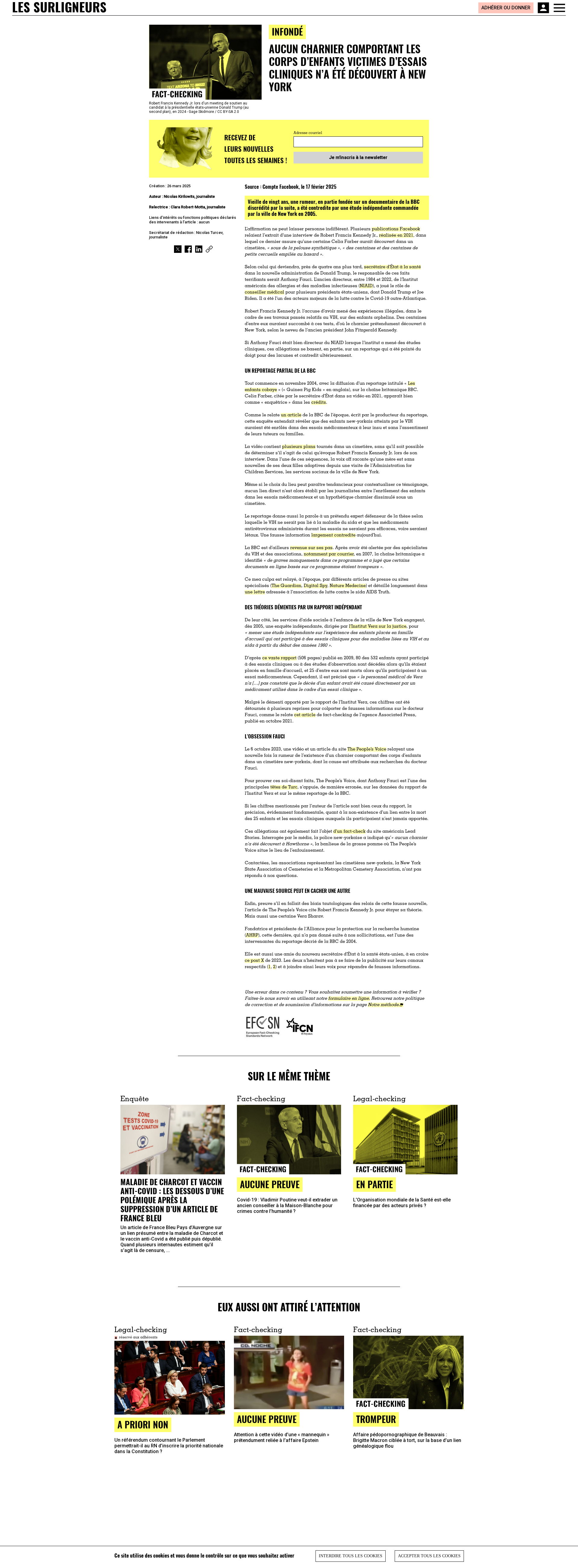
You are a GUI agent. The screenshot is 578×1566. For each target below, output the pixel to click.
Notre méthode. (384, 1005)
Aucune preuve (270, 1184)
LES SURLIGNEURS (59, 7)
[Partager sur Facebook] (188, 249)
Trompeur (376, 1419)
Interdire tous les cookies (350, 1556)
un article (291, 415)
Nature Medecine (348, 586)
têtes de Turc (283, 787)
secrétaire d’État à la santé (392, 267)
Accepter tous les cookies (429, 1556)
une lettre (255, 592)
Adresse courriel (308, 133)
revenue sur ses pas (311, 548)
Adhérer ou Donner (505, 8)
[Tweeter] (177, 249)
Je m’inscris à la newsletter (358, 157)
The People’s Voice (366, 749)
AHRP (252, 935)
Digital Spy (315, 586)
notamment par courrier (329, 554)
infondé (287, 31)
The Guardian (286, 586)
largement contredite (333, 535)
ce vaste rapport (279, 658)
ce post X (254, 961)
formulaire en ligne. (349, 998)
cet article (304, 715)
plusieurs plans (298, 447)
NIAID (366, 286)
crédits (318, 402)
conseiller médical (264, 292)
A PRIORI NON (142, 1424)
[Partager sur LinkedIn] (199, 249)
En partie (374, 1184)
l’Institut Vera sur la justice (377, 626)
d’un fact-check (349, 831)
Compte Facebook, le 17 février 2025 (300, 186)
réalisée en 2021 (396, 235)
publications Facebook (396, 229)
